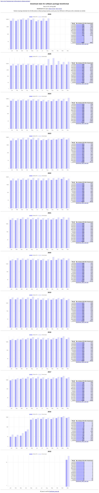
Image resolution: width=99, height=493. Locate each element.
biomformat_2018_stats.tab (82, 362)
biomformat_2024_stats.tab (82, 123)
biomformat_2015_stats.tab (82, 481)
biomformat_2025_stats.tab (82, 83)
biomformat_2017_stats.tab (82, 401)
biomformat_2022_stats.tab (82, 203)
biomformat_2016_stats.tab (82, 441)
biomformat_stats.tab (54, 491)
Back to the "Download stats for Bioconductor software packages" (15, 1)
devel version (59, 8)
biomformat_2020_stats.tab (82, 282)
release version (51, 8)
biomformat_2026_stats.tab (82, 44)
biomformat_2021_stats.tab (82, 242)
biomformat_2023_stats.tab (82, 163)
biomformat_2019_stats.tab (82, 322)
